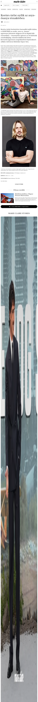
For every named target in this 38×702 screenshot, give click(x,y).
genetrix (9, 9)
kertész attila (15, 9)
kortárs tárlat (27, 9)
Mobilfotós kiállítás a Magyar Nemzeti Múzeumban (24, 194)
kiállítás (21, 9)
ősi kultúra (34, 9)
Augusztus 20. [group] (7, 5)
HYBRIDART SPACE (10, 172)
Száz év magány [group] (16, 5)
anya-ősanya (3, 9)
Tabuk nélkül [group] (25, 5)
